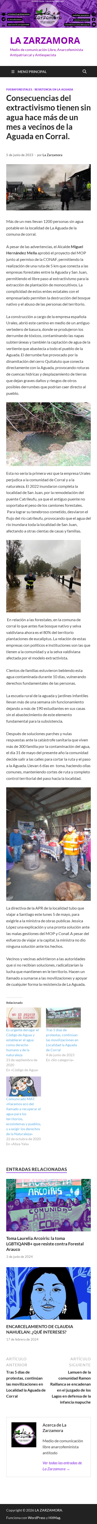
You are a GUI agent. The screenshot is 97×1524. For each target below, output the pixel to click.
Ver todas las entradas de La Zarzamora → (62, 1465)
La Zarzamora (52, 155)
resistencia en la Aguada (54, 89)
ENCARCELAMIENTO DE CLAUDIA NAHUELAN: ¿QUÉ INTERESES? (39, 1329)
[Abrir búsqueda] (84, 71)
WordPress (36, 1518)
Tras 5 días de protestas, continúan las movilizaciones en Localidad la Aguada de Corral (62, 1040)
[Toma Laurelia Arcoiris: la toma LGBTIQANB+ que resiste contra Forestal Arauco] (48, 1206)
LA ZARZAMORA (45, 40)
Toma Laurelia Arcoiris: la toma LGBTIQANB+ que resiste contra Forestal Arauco (45, 1244)
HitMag (54, 1518)
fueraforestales (19, 89)
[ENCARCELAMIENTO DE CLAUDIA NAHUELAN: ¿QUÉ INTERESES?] (48, 1295)
